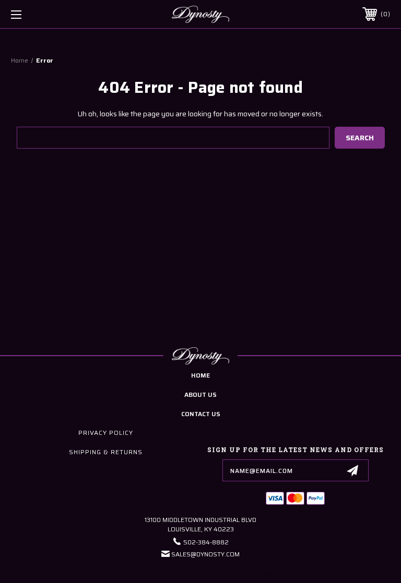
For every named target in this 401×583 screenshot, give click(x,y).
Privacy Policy (105, 433)
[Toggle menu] (49, 14)
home (200, 375)
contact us (200, 414)
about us (200, 394)
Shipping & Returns (106, 452)
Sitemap (263, 574)
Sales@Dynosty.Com (205, 554)
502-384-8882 (206, 542)
